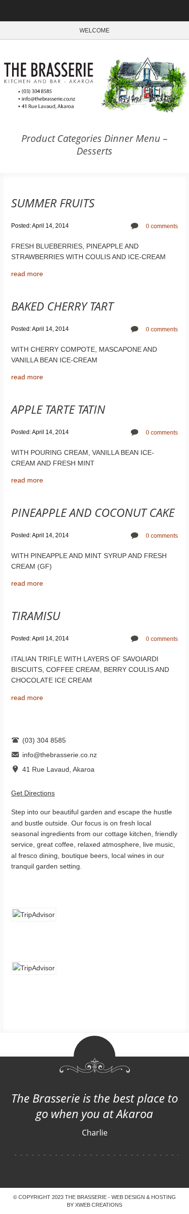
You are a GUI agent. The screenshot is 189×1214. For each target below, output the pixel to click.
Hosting (163, 1197)
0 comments (162, 226)
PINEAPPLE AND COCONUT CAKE (92, 512)
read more (27, 274)
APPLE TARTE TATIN (58, 409)
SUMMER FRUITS (52, 203)
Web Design (128, 1197)
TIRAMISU (35, 615)
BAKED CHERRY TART (62, 306)
